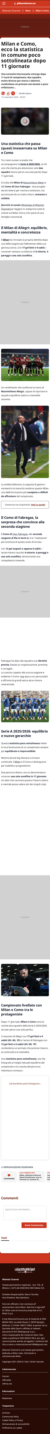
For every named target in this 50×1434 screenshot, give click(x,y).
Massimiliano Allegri (33, 182)
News (28, 10)
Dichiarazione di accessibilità (15, 1424)
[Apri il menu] (4, 3)
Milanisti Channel (11, 10)
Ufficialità (6, 1380)
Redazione (7, 1398)
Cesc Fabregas (20, 534)
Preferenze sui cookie (12, 1427)
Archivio (6, 1412)
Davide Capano (25, 93)
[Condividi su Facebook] (8, 93)
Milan (17, 761)
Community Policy (10, 1416)
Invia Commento (34, 1225)
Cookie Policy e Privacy (12, 1420)
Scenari (5, 1376)
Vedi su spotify (38, 504)
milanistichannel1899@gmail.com (31, 1344)
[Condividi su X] (13, 93)
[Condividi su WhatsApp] (3, 93)
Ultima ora (7, 1383)
